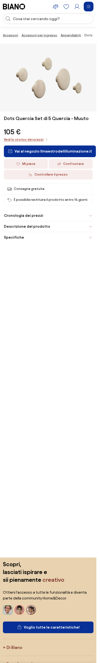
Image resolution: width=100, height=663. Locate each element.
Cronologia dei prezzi (23, 215)
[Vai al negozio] (48, 78)
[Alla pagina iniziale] (14, 6)
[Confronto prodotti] (55, 6)
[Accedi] (77, 6)
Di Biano (14, 647)
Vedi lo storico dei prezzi (23, 139)
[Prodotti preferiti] (66, 6)
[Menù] (88, 6)
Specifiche (14, 237)
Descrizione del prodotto (27, 226)
